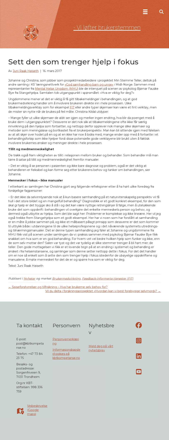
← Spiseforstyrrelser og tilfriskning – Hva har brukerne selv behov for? (58, 287)
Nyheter (29, 278)
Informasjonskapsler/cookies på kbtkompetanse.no (66, 354)
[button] (161, 12)
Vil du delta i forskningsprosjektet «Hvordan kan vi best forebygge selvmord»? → (103, 291)
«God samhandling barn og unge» (89, 84)
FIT (72, 107)
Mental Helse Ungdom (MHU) (56, 89)
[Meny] (145, 12)
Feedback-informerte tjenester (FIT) (107, 278)
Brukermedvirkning (66, 278)
